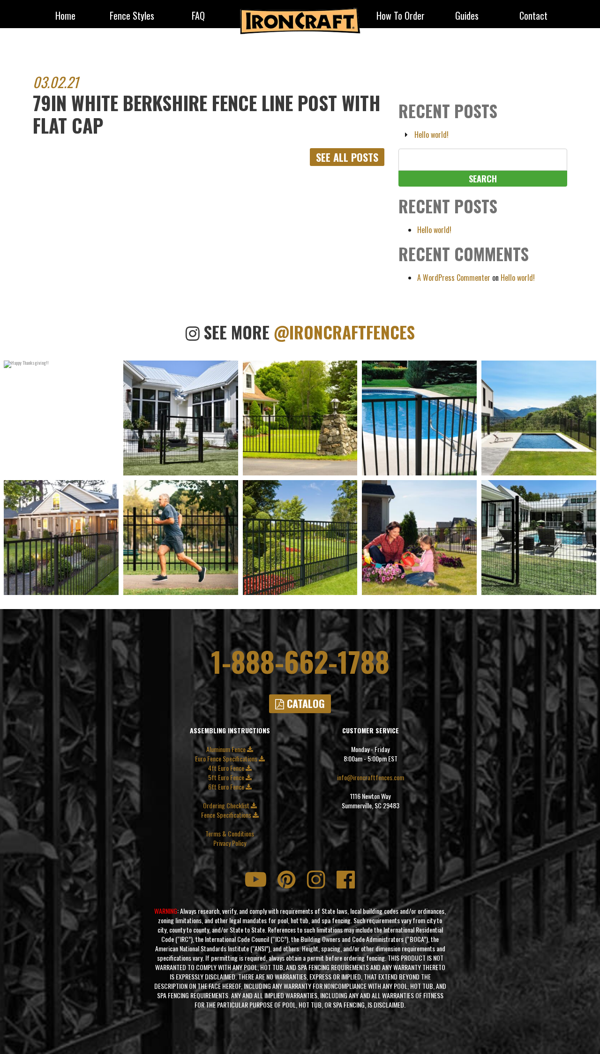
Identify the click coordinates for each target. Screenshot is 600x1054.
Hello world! (431, 134)
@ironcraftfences (344, 332)
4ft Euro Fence (227, 768)
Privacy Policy (229, 843)
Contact (533, 16)
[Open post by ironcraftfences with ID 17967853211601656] (61, 537)
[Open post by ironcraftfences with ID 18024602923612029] (180, 537)
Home (65, 16)
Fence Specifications (227, 815)
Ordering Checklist (227, 805)
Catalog (304, 703)
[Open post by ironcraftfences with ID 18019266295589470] (300, 537)
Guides (467, 16)
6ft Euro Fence (227, 786)
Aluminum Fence (226, 749)
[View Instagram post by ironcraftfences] (109, 467)
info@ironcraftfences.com (370, 777)
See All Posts (347, 157)
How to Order (400, 16)
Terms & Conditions (229, 833)
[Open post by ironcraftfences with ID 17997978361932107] (419, 418)
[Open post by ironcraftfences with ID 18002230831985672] (538, 418)
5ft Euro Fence (227, 777)
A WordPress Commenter (453, 277)
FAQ (198, 16)
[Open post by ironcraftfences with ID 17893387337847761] (419, 537)
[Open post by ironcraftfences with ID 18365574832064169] (300, 418)
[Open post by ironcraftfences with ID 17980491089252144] (538, 537)
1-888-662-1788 (300, 661)
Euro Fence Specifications (227, 758)
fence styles (132, 16)
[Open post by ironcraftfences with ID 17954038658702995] (61, 418)
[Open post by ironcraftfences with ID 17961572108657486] (180, 418)
